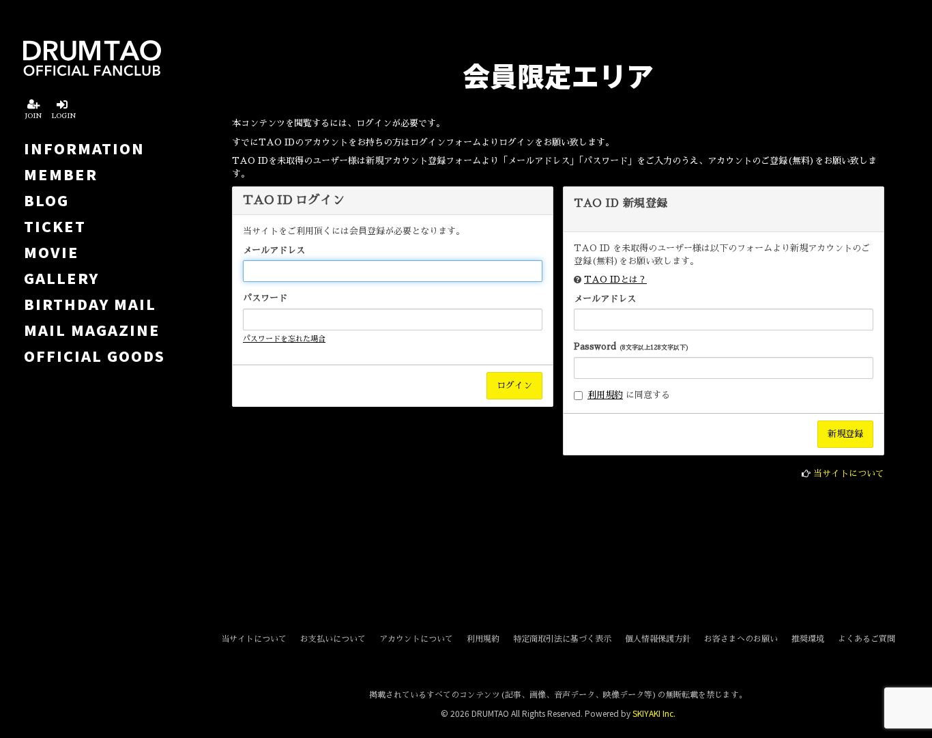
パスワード (265, 298)
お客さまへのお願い (741, 639)
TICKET (55, 226)
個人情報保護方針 (657, 639)
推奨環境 (807, 639)
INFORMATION (84, 148)
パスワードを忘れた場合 (284, 339)
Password (631, 346)
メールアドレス (274, 250)
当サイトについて (848, 473)
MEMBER (61, 174)
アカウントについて (416, 639)
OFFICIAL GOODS (94, 355)
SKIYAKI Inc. (653, 713)
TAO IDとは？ (615, 279)
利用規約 (605, 395)
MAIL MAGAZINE (92, 330)
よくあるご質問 (866, 639)
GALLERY (61, 278)
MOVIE (51, 252)
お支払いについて (333, 639)
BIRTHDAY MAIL (90, 304)
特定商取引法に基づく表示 (562, 639)
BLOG (46, 200)
